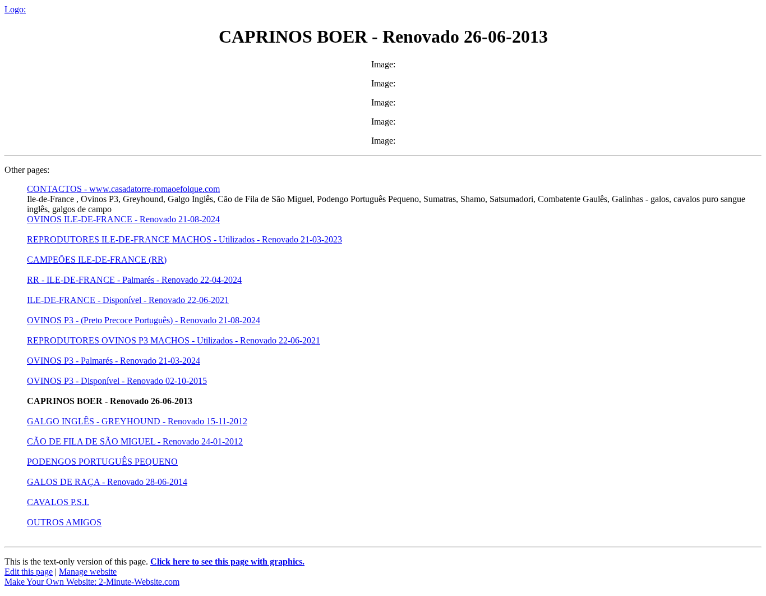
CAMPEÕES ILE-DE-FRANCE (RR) (97, 259)
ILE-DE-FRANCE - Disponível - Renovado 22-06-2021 (128, 300)
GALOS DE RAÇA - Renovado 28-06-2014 (107, 482)
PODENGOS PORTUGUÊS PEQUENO (102, 461)
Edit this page (28, 571)
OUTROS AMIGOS (64, 522)
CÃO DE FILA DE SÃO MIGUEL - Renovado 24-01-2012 (135, 441)
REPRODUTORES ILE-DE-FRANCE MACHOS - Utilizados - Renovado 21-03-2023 (184, 239)
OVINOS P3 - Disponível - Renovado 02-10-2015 (117, 381)
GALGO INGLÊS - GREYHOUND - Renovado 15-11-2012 (137, 421)
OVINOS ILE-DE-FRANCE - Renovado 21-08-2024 (123, 219)
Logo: (15, 9)
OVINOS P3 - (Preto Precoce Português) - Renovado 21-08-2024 (143, 320)
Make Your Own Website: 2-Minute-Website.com (91, 581)
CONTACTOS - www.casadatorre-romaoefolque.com (123, 189)
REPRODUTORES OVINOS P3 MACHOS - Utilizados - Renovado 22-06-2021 (173, 340)
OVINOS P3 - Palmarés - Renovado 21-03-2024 (113, 360)
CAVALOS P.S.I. (58, 502)
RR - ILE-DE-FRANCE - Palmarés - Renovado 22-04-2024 (134, 280)
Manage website (88, 571)
